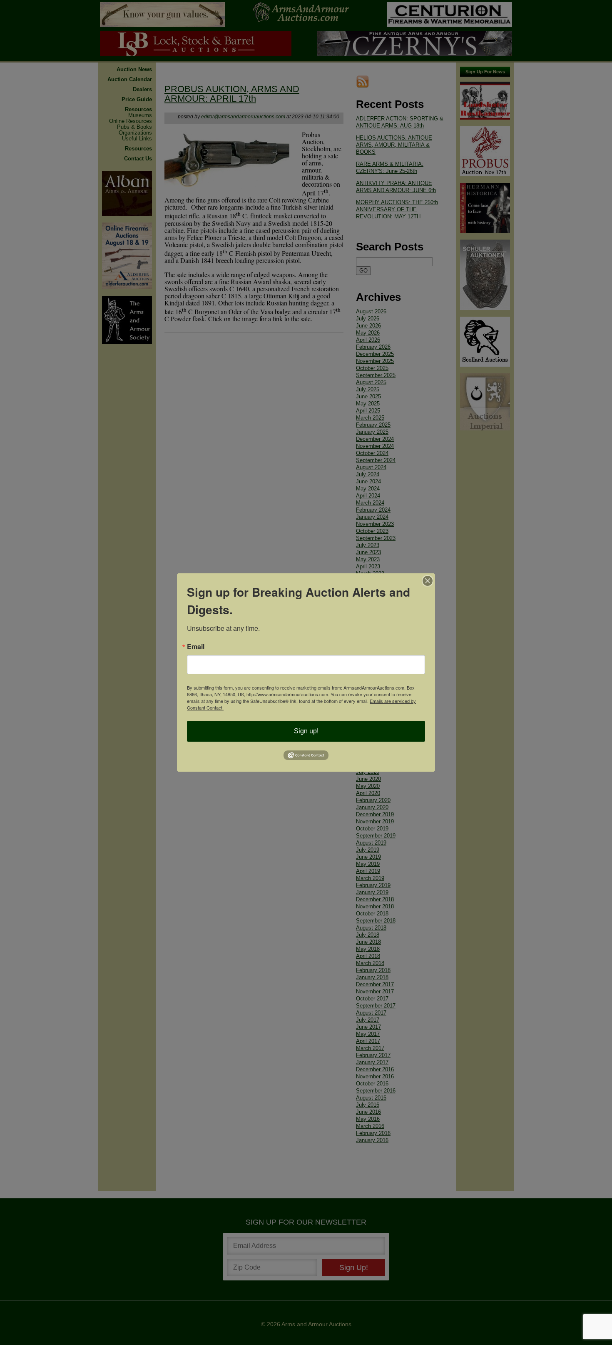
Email (195, 646)
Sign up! (306, 731)
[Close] (428, 581)
